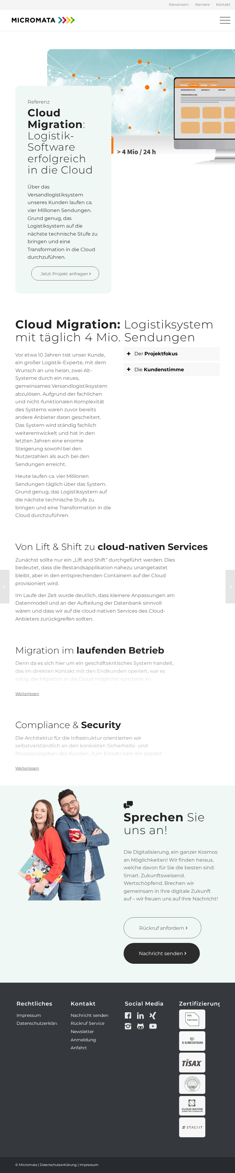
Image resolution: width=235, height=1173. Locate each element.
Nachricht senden (89, 1015)
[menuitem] (179, 4)
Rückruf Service (87, 1023)
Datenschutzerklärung (41, 1023)
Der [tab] (156, 354)
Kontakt (223, 4)
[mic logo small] (43, 20)
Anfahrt (79, 1047)
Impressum (29, 1015)
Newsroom (179, 4)
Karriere (202, 4)
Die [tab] (159, 369)
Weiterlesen (27, 693)
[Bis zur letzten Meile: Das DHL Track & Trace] (4, 586)
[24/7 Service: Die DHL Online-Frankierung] (230, 586)
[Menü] (223, 20)
